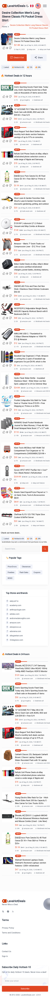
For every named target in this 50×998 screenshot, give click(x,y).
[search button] (45, 549)
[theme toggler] (27, 6)
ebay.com (31, 49)
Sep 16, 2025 (20, 49)
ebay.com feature (39, 483)
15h (18, 873)
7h (17, 100)
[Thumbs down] (10, 48)
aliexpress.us (14, 627)
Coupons (37, 572)
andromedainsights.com (18, 618)
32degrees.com (15, 640)
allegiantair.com (15, 636)
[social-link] (3, 911)
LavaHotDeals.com (28, 995)
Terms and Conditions (11, 933)
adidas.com (13, 614)
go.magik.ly (25, 100)
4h (17, 277)
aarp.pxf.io (12, 601)
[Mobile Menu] (45, 5)
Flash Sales (24, 572)
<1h (17, 347)
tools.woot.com (26, 211)
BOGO (10, 578)
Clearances (26, 567)
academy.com (14, 605)
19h (18, 763)
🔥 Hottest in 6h (18, 67)
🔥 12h (29, 67)
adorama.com (14, 631)
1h (17, 255)
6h (17, 189)
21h (18, 678)
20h (18, 806)
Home (4, 26)
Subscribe (25, 989)
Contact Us (6, 951)
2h (17, 122)
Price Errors (12, 567)
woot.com (24, 144)
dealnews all (38, 100)
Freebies (11, 572)
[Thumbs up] (4, 47)
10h (17, 391)
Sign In (5, 956)
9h (17, 369)
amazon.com (25, 122)
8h (17, 144)
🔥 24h (38, 67)
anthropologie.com (16, 610)
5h (17, 299)
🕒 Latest (5, 67)
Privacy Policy (8, 928)
